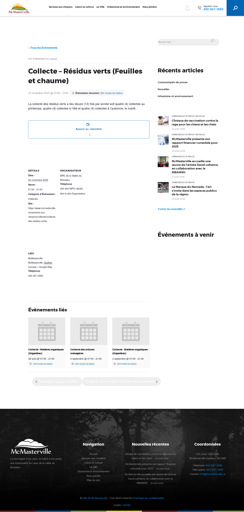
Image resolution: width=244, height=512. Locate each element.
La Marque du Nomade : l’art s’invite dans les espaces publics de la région (194, 190)
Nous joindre (150, 6)
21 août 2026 (178, 177)
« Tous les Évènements (42, 48)
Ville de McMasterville (95, 498)
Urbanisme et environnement (123, 6)
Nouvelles (163, 89)
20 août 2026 (178, 199)
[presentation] (46, 331)
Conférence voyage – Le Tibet (58, 381)
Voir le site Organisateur (72, 193)
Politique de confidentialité (149, 498)
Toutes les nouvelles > (171, 209)
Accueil (93, 454)
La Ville (100, 6)
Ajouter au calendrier (89, 129)
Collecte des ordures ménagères (82, 351)
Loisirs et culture (84, 6)
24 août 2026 (178, 151)
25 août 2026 (178, 129)
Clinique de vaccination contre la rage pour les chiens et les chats (195, 122)
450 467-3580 (214, 465)
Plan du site (93, 480)
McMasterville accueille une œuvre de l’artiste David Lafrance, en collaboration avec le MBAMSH (195, 166)
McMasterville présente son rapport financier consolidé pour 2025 (195, 142)
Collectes (33, 198)
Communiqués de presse (173, 82)
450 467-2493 (214, 470)
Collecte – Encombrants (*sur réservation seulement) (120, 381)
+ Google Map (44, 267)
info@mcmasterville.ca (212, 474)
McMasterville (35, 258)
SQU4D (126, 505)
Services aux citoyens (61, 6)
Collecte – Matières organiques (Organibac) (46, 351)
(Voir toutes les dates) (111, 93)
